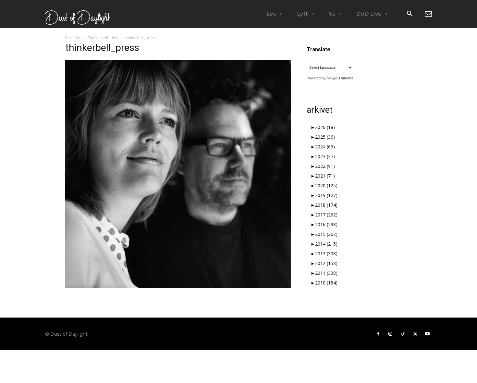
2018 (326, 205)
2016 (326, 224)
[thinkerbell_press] (178, 286)
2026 (325, 127)
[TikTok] (402, 334)
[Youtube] (427, 334)
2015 (326, 234)
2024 (325, 147)
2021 (325, 176)
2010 (326, 283)
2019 (326, 195)
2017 (326, 215)
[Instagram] (390, 334)
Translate (345, 78)
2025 (325, 137)
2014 (326, 244)
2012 (326, 263)
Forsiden (73, 38)
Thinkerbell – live (103, 38)
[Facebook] (378, 334)
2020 (326, 185)
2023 (325, 156)
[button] (409, 14)
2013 (326, 253)
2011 (326, 273)
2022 (325, 166)
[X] (415, 334)
